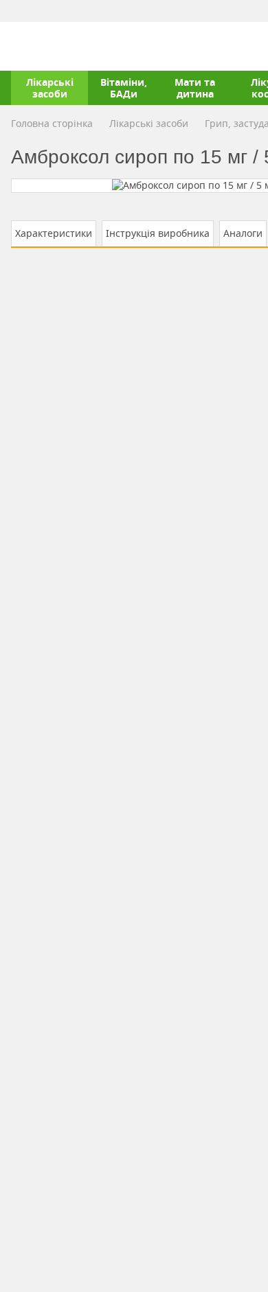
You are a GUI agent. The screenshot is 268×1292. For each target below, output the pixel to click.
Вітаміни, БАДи (123, 88)
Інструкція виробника (158, 233)
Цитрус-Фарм (43, 46)
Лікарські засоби (50, 88)
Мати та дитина (195, 88)
